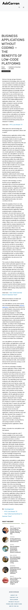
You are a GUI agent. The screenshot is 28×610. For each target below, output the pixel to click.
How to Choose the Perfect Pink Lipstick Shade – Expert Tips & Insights (15, 581)
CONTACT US (14, 597)
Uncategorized (6, 71)
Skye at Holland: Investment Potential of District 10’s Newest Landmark (15, 549)
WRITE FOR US (14, 606)
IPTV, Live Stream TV (15, 124)
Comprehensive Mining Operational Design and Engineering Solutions (15, 570)
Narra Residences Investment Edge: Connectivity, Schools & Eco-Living (15, 559)
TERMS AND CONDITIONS (14, 604)
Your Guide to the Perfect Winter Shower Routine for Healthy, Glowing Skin (15, 531)
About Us (14, 595)
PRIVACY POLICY (14, 601)
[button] (19, 7)
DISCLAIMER (14, 599)
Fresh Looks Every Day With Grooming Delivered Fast (15, 540)
